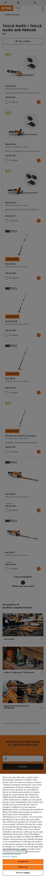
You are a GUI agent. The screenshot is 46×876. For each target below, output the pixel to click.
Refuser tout (23, 867)
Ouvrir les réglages (23, 873)
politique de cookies (11, 854)
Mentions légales (10, 856)
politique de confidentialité (14, 851)
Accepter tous (23, 861)
